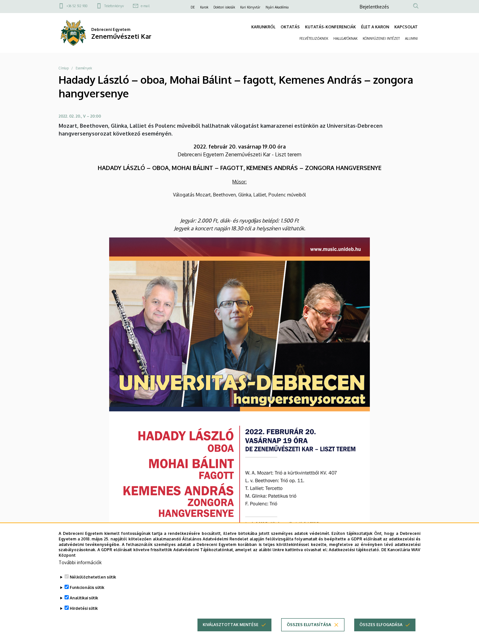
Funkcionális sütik (87, 587)
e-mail (145, 6)
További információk (80, 562)
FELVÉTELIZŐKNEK (313, 38)
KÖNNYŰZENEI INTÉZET (381, 38)
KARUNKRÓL (263, 26)
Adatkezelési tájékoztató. (354, 549)
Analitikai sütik (84, 597)
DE (193, 7)
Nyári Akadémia (277, 7)
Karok (204, 7)
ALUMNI (411, 38)
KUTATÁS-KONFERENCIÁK (330, 26)
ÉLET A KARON (375, 26)
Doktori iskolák (224, 7)
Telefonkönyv (114, 6)
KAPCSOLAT (406, 26)
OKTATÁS (290, 26)
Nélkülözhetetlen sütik (93, 577)
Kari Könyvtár (250, 7)
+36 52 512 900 (76, 6)
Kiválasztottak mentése (230, 624)
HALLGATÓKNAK (345, 38)
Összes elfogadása (380, 624)
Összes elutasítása (309, 624)
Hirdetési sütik (84, 608)
